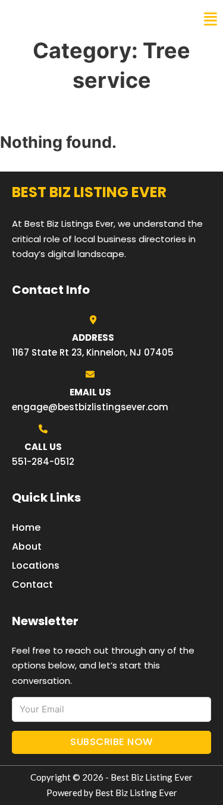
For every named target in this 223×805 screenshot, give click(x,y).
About (27, 546)
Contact (32, 584)
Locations (35, 565)
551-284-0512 (43, 461)
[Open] (210, 19)
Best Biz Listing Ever (71, 19)
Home (26, 527)
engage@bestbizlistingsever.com (90, 407)
